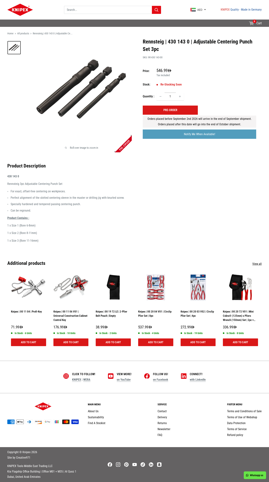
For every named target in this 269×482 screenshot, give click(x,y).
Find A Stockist (55, 25)
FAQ (160, 435)
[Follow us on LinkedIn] (151, 464)
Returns (162, 423)
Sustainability (32, 25)
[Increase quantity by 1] (180, 96)
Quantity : (148, 96)
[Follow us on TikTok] (143, 464)
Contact (162, 411)
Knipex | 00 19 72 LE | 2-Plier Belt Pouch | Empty (111, 313)
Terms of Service (237, 429)
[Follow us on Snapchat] (159, 464)
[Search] (156, 10)
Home (10, 33)
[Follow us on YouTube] (134, 464)
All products (23, 33)
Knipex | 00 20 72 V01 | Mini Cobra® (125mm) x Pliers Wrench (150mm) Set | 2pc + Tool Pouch (238, 316)
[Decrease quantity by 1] (160, 96)
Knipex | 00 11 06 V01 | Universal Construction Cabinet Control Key (70, 316)
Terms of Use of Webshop (242, 417)
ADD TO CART (28, 342)
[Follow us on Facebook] (110, 464)
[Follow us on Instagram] (118, 464)
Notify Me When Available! (199, 134)
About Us (12, 25)
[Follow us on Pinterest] (126, 464)
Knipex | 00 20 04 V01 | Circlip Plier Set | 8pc (154, 313)
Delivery (162, 417)
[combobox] (108, 10)
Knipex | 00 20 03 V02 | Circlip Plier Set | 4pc (197, 313)
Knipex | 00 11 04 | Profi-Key (26, 311)
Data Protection (236, 423)
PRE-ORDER (170, 110)
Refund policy (235, 435)
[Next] (262, 310)
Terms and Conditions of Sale (244, 411)
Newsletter (164, 429)
